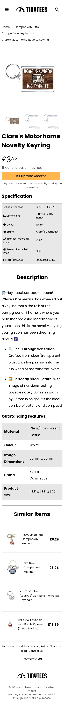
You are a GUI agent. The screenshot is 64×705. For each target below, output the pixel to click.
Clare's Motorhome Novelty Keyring (25, 40)
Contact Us (36, 651)
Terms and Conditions (16, 646)
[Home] (32, 9)
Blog (24, 651)
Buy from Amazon (32, 176)
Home (6, 27)
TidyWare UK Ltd (32, 658)
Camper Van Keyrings (16, 33)
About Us (55, 646)
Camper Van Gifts (27, 27)
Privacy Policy (39, 646)
